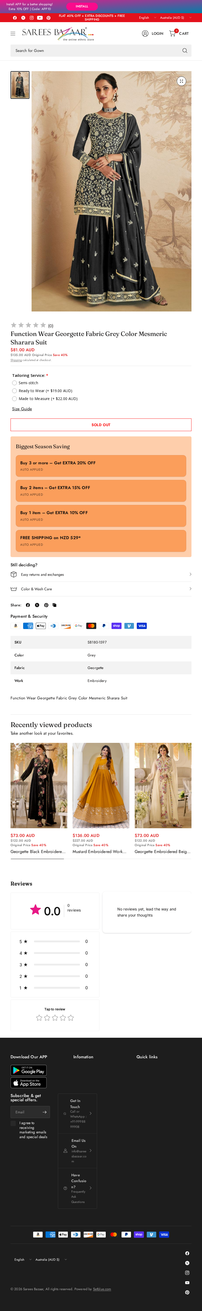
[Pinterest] (48, 17)
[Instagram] (31, 17)
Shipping (16, 360)
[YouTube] (40, 17)
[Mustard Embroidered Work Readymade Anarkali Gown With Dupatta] (101, 785)
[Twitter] (23, 17)
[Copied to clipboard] (54, 605)
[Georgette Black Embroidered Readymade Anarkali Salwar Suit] (39, 785)
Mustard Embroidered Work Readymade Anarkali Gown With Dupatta (98, 851)
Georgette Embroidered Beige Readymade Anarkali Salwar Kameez (162, 851)
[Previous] (10, 801)
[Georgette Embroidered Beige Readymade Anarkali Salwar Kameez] (163, 785)
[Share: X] (37, 605)
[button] (55, 941)
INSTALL (82, 6)
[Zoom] (181, 81)
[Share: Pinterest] (46, 605)
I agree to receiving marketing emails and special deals (33, 1130)
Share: (16, 605)
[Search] (184, 51)
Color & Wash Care (36, 589)
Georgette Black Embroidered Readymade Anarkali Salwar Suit (37, 851)
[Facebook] (15, 17)
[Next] (191, 801)
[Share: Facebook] (27, 605)
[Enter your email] (44, 1112)
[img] (28, 326)
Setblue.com (102, 1288)
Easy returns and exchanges (42, 574)
